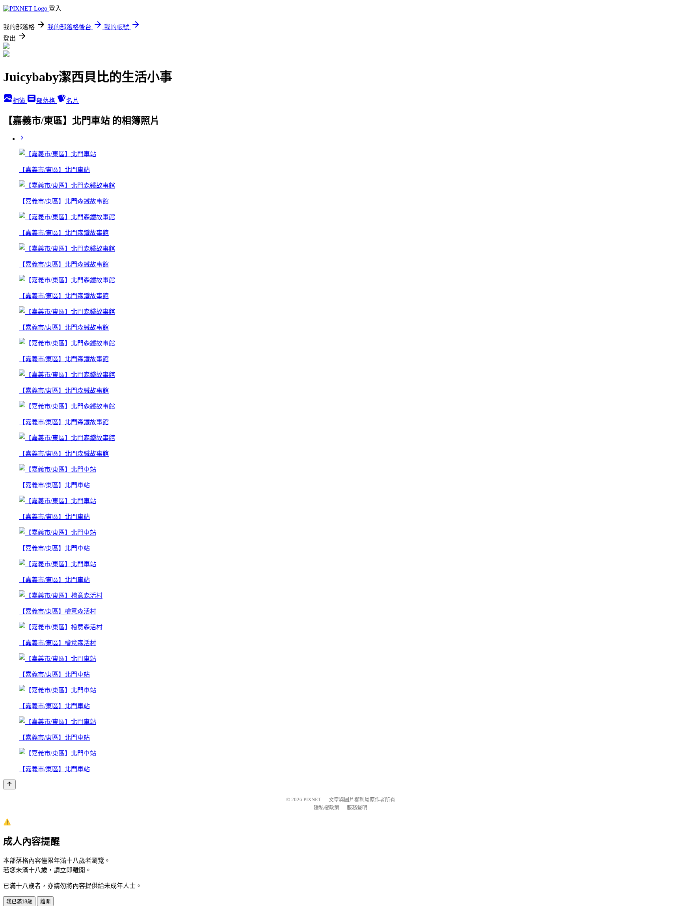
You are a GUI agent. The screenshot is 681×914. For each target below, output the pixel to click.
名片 (72, 100)
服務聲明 (357, 807)
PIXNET (312, 799)
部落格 (46, 100)
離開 (45, 902)
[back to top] (9, 784)
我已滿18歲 (19, 902)
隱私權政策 (326, 807)
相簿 (20, 100)
